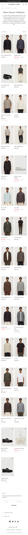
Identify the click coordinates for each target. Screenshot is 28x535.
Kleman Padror (4, 448)
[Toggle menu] (2, 4)
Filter (4, 31)
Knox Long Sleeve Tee (6, 55)
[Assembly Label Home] (14, 4)
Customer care (8, 512)
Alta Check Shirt (18, 267)
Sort (24, 31)
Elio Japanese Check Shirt (18, 328)
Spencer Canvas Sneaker (18, 177)
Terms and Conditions (10, 529)
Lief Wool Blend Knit (5, 297)
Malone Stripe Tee (5, 146)
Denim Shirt (4, 207)
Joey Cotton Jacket (5, 267)
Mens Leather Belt (5, 85)
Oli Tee (16, 358)
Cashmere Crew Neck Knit (6, 389)
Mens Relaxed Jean (18, 85)
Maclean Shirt (17, 55)
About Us (6, 516)
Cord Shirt (16, 207)
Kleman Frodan (4, 478)
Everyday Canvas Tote (19, 448)
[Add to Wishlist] (12, 35)
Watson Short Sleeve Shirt (5, 115)
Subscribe (14, 505)
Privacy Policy (19, 529)
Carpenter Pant (17, 237)
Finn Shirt (16, 115)
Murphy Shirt (4, 176)
